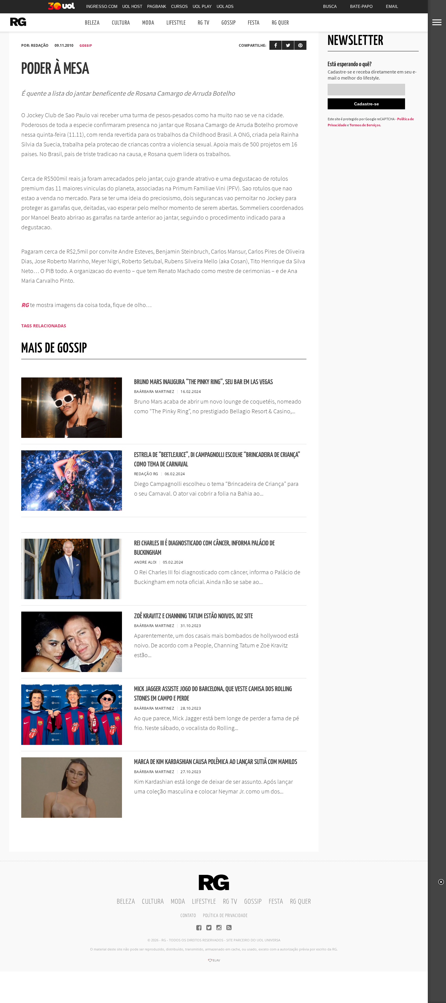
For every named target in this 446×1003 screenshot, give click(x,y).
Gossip (228, 23)
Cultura (121, 23)
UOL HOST (132, 6)
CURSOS (179, 6)
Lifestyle (176, 23)
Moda (148, 23)
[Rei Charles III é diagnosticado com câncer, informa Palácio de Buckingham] (71, 597)
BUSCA (330, 6)
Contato (188, 915)
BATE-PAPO (361, 6)
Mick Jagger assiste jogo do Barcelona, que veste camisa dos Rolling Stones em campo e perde (213, 694)
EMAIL (392, 6)
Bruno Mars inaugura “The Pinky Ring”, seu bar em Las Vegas (203, 382)
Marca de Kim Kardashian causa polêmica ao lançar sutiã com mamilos (215, 762)
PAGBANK (156, 6)
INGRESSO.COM (101, 6)
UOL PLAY (202, 6)
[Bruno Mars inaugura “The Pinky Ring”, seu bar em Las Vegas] (71, 436)
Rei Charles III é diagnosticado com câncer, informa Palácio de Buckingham (204, 548)
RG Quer (280, 23)
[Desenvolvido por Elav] (213, 962)
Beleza (92, 23)
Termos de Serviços (365, 125)
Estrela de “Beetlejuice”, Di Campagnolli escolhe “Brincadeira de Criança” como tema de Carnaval (217, 460)
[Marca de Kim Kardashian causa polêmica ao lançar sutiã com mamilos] (71, 816)
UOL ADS (225, 6)
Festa (254, 23)
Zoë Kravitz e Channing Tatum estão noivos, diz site (193, 616)
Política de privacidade (225, 915)
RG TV (203, 23)
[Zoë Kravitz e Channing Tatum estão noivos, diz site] (71, 670)
